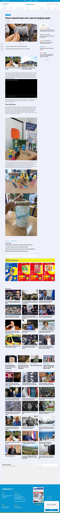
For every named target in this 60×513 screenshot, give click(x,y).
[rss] (57, 0)
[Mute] (11, 96)
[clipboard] (2, 49)
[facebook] (52, 0)
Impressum (35, 0)
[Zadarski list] (30, 4)
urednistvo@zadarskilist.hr (6, 506)
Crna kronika (41, 8)
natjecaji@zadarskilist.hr (18, 497)
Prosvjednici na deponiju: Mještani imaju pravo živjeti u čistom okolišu (16, 46)
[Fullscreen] (36, 96)
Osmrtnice (49, 8)
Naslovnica (4, 8)
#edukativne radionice (14, 240)
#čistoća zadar (7, 240)
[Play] (6, 96)
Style (34, 8)
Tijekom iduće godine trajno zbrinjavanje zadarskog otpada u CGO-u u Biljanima (18, 48)
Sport (28, 8)
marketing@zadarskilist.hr (20, 496)
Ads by (35, 97)
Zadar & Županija (20, 8)
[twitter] (2, 47)
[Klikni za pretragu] (57, 4)
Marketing (30, 0)
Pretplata (25, 0)
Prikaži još (47, 60)
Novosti (11, 8)
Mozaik (56, 8)
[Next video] (9, 96)
